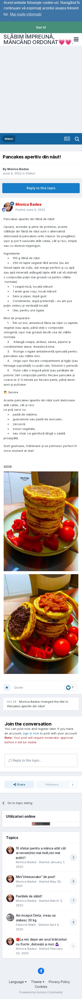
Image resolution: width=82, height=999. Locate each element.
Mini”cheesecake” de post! (35, 877)
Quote (18, 687)
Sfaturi (30, 173)
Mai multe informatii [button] (25, 14)
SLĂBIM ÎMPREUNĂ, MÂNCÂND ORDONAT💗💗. (38, 39)
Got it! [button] (41, 27)
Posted (30, 209)
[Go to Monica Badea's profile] (8, 207)
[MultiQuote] (7, 687)
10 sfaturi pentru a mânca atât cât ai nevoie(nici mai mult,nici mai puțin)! (41, 853)
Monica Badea (18, 169)
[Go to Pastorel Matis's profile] (10, 917)
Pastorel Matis (26, 924)
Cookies (41, 986)
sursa (8, 466)
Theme (37, 982)
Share (20, 784)
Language (17, 982)
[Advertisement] (41, 90)
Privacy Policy (59, 982)
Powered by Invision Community (41, 992)
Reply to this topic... (27, 760)
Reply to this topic (41, 188)
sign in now (31, 733)
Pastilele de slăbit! (29, 896)
